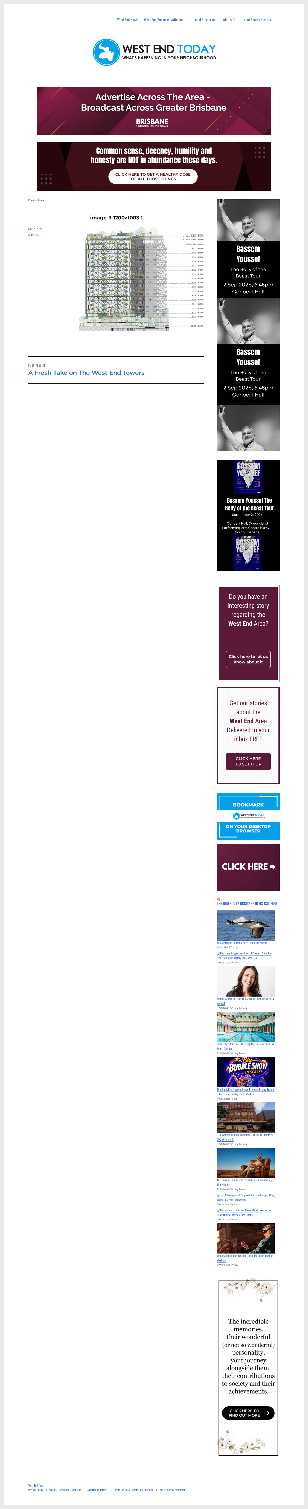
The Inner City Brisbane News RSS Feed (247, 903)
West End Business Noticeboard (165, 19)
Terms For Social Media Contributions (133, 1490)
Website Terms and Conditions (65, 1490)
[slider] (252, 568)
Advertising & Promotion (172, 1490)
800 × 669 (33, 235)
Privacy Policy (35, 1490)
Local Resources (205, 19)
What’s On (229, 19)
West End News (127, 19)
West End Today (36, 1485)
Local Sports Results (256, 19)
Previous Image (36, 200)
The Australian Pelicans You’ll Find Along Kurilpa (242, 943)
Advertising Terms (96, 1490)
